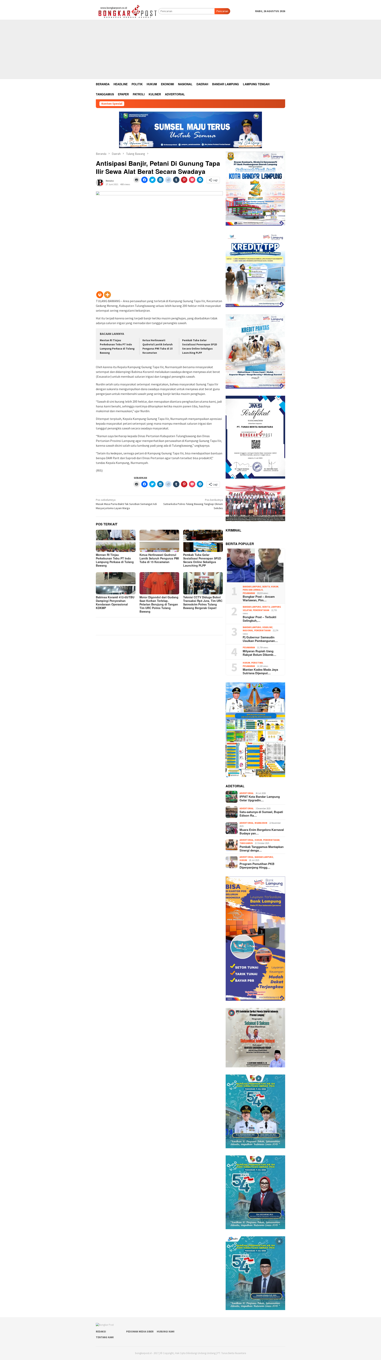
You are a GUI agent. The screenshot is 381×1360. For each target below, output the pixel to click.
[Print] (99, 294)
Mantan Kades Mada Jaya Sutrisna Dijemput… (260, 671)
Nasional (248, 630)
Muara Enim (261, 823)
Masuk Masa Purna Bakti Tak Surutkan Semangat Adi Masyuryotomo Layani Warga (126, 504)
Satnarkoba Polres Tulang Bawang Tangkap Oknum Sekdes (193, 504)
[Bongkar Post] (127, 11)
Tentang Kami (105, 1337)
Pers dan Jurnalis (253, 589)
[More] (107, 294)
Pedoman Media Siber (140, 1331)
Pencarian (222, 11)
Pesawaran (249, 593)
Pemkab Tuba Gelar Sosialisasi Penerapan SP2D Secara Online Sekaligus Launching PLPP (202, 560)
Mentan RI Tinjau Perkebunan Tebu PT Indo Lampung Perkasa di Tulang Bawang (115, 560)
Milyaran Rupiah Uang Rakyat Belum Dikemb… (259, 652)
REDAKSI (101, 1331)
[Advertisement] (190, 49)
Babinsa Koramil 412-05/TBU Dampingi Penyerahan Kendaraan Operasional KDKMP (115, 602)
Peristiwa (257, 662)
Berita (266, 586)
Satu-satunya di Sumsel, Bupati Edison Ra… (261, 813)
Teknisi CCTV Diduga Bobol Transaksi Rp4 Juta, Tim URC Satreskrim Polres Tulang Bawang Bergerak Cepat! (202, 602)
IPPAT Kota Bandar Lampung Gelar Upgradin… (260, 798)
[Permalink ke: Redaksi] (100, 182)
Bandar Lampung (252, 586)
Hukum (274, 586)
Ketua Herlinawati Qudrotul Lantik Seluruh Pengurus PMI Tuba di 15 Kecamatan (159, 558)
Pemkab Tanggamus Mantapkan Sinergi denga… (262, 848)
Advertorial (247, 793)
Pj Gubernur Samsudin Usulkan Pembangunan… (260, 639)
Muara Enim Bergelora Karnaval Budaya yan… (262, 831)
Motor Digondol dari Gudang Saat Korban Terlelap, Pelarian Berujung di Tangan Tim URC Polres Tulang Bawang (159, 604)
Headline (267, 627)
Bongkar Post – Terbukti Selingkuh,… (259, 618)
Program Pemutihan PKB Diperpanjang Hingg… (257, 865)
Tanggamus (246, 843)
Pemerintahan (261, 610)
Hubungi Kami (165, 1331)
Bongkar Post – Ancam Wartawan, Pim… (259, 598)
